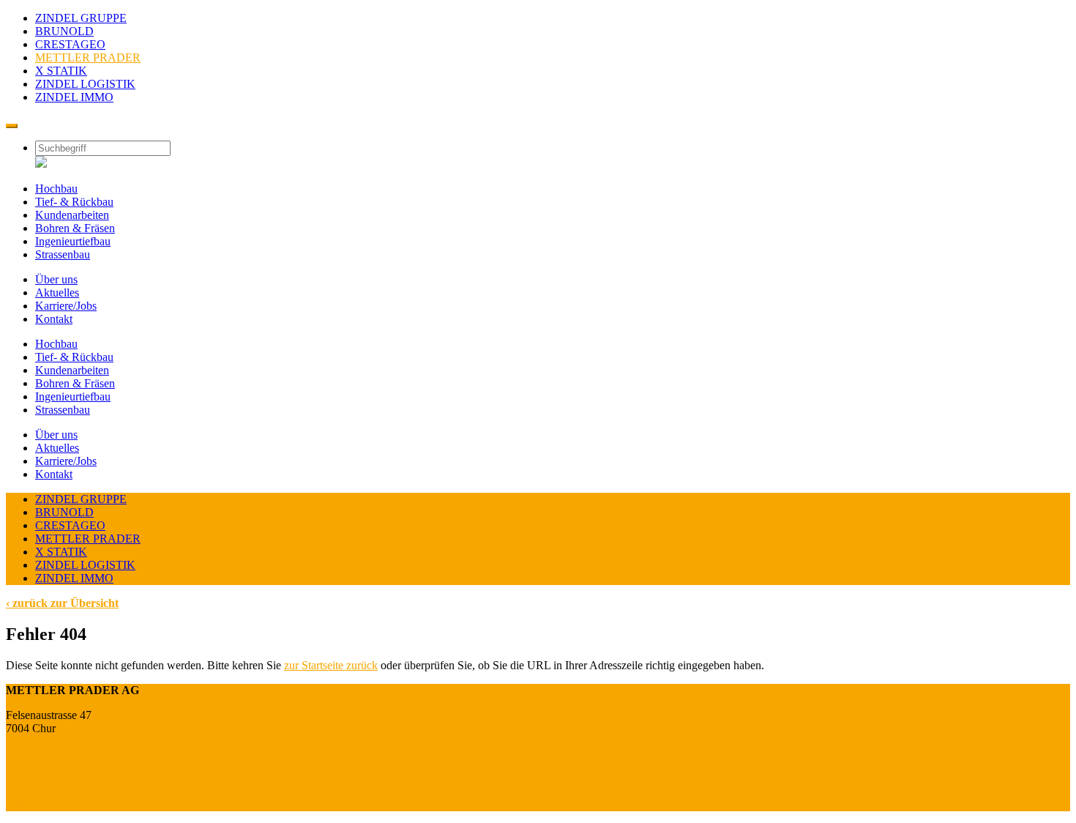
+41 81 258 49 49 (47, 753)
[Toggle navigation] (12, 126)
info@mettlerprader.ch (57, 766)
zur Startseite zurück (331, 665)
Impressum (31, 791)
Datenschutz (34, 804)
